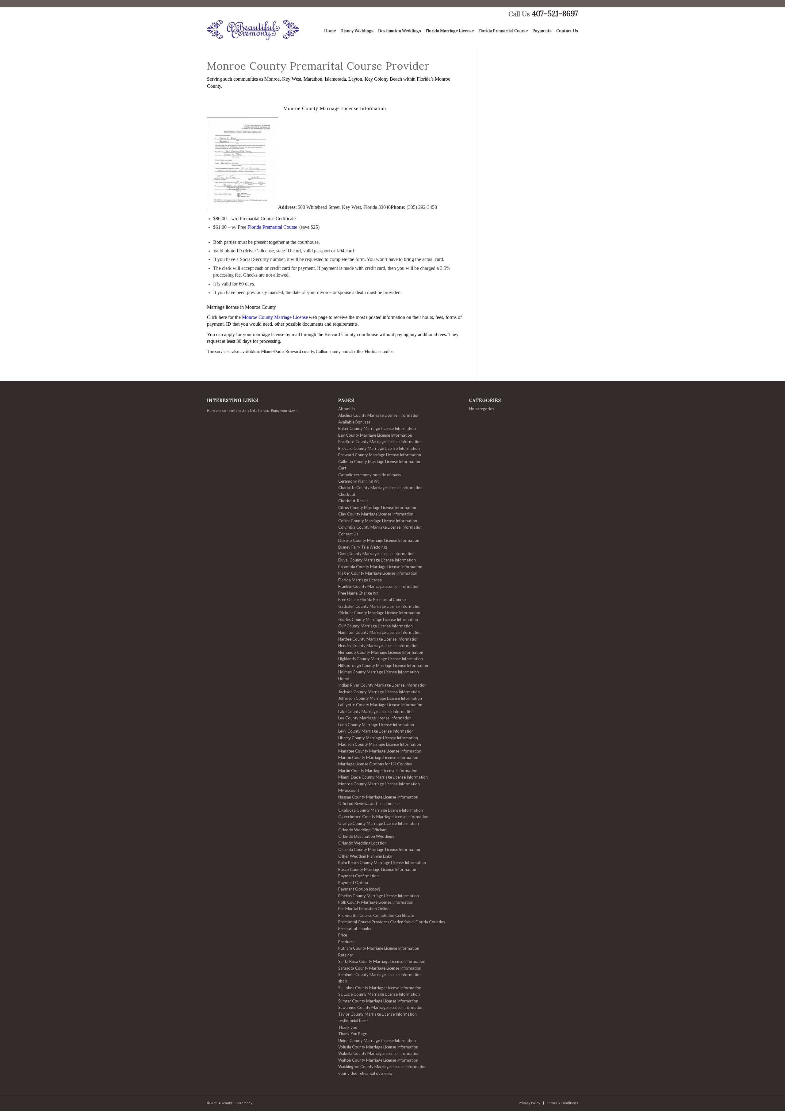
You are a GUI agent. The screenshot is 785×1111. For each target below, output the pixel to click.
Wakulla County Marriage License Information (378, 1053)
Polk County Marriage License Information (375, 902)
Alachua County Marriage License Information (378, 415)
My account (348, 790)
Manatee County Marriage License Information (379, 751)
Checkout (346, 494)
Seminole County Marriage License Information (380, 974)
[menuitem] (328, 32)
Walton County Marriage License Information (378, 1060)
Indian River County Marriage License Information (382, 685)
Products (346, 941)
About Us (346, 408)
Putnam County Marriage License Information (378, 948)
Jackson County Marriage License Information (379, 691)
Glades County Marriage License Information (378, 619)
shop (342, 981)
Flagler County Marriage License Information (377, 573)
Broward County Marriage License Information (379, 454)
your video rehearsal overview (365, 1073)
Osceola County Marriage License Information (379, 849)
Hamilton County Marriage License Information (380, 632)
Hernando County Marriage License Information (380, 652)
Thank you (347, 1027)
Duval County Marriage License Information (377, 559)
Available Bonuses (354, 421)
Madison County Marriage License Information (379, 744)
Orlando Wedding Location (362, 843)
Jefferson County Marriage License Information (380, 698)
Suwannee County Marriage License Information (380, 1007)
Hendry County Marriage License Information (378, 645)
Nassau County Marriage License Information (378, 797)
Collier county (328, 351)
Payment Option (353, 882)
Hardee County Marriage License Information (378, 639)
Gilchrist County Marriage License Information (379, 612)
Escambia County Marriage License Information (380, 566)
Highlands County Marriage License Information (380, 658)
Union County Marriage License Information (377, 1040)
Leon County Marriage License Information (376, 724)
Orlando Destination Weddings (366, 836)
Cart (342, 467)
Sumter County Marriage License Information (378, 1000)
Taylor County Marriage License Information (377, 1014)
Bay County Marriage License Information (375, 435)
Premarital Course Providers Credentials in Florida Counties (391, 921)
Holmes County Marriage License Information (378, 671)
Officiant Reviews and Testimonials (369, 803)
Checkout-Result (353, 500)
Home (343, 678)
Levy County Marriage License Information (376, 731)
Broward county (299, 351)
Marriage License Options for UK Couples (375, 763)
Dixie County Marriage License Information (376, 553)
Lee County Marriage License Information (375, 717)
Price (342, 935)
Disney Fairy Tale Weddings (363, 547)
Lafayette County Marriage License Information (380, 704)
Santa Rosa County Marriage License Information (381, 961)
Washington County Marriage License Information (382, 1066)
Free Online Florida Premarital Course (372, 599)
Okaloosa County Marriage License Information (380, 810)
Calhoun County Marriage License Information (379, 461)
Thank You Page (352, 1033)
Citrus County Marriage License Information (377, 507)
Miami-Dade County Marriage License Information (383, 777)
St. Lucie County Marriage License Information (379, 994)
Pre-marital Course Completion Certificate (376, 915)
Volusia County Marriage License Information (378, 1046)
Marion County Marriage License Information (378, 757)
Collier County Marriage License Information (377, 520)
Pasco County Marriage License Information (377, 869)
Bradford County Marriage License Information (380, 441)
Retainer (345, 954)
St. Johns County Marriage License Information (379, 987)
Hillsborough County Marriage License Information (383, 665)
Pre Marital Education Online (363, 908)
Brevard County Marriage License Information (379, 448)
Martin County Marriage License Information (377, 770)
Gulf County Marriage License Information (375, 625)
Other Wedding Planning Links (365, 856)
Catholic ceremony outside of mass (369, 474)
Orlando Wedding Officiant (362, 829)
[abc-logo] (253, 32)
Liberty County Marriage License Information (378, 737)
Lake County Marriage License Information (376, 711)
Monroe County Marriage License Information (379, 783)
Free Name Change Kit (358, 593)
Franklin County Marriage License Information (378, 586)
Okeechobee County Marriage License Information (383, 816)
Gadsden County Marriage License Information (380, 606)
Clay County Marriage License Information (375, 513)
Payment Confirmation (358, 875)
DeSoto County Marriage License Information (378, 540)
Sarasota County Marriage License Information (379, 968)
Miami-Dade (272, 351)
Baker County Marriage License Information (377, 428)
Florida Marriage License (360, 579)
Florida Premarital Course (272, 227)
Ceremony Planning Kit (358, 481)
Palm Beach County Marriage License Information (382, 862)
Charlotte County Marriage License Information (380, 487)
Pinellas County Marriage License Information (378, 895)
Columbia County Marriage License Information (380, 527)
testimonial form (353, 1020)
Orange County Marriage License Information (378, 823)
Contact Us (348, 533)
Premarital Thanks (354, 928)
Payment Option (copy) (359, 889)
